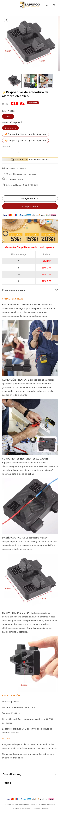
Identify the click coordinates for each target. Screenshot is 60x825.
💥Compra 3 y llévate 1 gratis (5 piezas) (25, 140)
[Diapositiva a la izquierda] (3, 82)
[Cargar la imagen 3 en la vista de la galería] (46, 81)
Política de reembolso (46, 804)
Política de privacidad (21, 809)
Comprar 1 (10, 128)
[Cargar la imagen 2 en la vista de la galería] (30, 81)
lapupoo (15, 804)
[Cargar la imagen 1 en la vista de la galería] (14, 81)
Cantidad (6, 147)
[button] (6, 5)
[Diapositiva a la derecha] (57, 82)
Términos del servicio (41, 809)
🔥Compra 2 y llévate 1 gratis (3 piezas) (25, 134)
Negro (8, 116)
